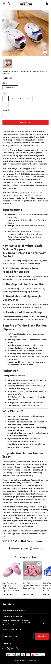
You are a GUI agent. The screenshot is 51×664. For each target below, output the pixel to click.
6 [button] (12, 98)
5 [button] (5, 98)
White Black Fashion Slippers (28, 541)
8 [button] (28, 98)
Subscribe (41, 636)
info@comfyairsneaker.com (18, 621)
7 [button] (20, 98)
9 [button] (35, 98)
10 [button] (43, 98)
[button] (4, 3)
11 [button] (5, 104)
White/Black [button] (10, 87)
